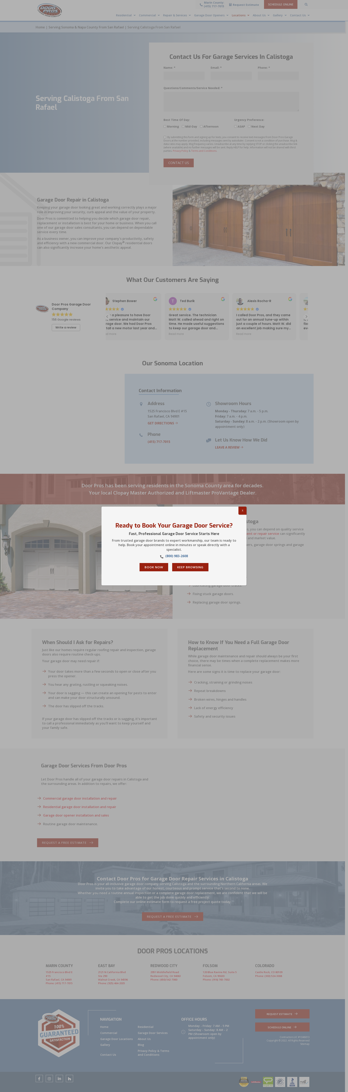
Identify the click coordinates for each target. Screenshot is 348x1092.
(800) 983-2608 (176, 556)
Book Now (154, 567)
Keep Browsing (190, 567)
